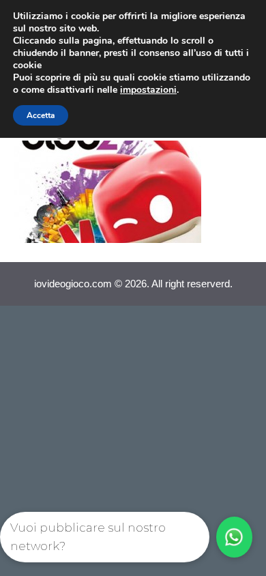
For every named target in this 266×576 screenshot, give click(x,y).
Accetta (41, 115)
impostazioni (148, 90)
